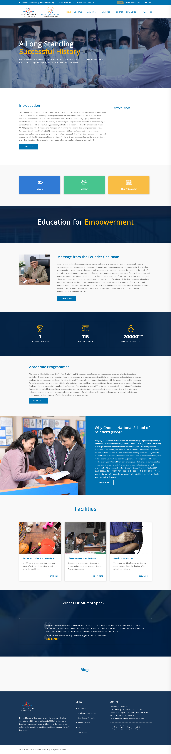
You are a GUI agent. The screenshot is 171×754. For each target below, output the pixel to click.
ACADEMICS (92, 12)
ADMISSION (106, 12)
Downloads (131, 12)
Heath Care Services (78, 558)
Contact (119, 12)
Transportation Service (125, 552)
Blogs (80, 727)
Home (69, 12)
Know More (28, 147)
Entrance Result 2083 (133, 3)
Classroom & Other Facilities (37, 558)
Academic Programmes (87, 713)
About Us (78, 12)
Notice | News (84, 722)
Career (120, 3)
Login (149, 3)
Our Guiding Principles (87, 718)
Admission (82, 708)
